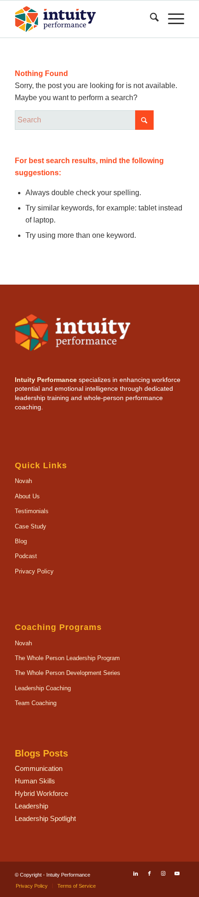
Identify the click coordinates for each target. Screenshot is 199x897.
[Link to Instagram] (163, 873)
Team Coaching (35, 703)
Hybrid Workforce (41, 793)
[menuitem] (150, 19)
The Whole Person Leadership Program (67, 658)
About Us (27, 496)
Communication (38, 768)
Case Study (30, 526)
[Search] (150, 19)
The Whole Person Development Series (67, 672)
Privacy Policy (34, 571)
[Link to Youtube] (177, 873)
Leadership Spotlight (45, 818)
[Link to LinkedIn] (136, 873)
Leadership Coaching (43, 688)
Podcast (26, 556)
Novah (23, 480)
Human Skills (35, 781)
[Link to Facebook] (149, 873)
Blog (21, 541)
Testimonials (32, 511)
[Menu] (171, 19)
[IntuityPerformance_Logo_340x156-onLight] (82, 19)
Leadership (31, 806)
